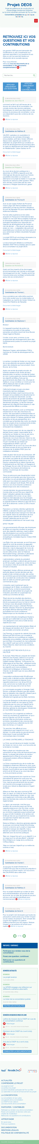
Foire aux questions (8, 1124)
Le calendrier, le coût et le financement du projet (18, 1092)
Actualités (6, 1081)
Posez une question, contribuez (16, 956)
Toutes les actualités (14, 1006)
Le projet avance (10, 977)
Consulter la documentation (17, 1051)
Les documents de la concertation (13, 1104)
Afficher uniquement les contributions (28, 87)
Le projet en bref (7, 1086)
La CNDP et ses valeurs (9, 1102)
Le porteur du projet (8, 1088)
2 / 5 (19, 936)
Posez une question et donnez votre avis (15, 1112)
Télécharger (10, 1023)
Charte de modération (9, 1114)
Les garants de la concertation (12, 1100)
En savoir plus (6, 1122)
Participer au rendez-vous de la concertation (17, 1110)
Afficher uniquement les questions (10, 87)
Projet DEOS (19, 4)
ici (20, 67)
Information (6, 974)
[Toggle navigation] (36, 20)
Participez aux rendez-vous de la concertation (16, 952)
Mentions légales (10, 1130)
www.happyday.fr (19, 1142)
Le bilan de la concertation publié (16, 999)
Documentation (9, 1127)
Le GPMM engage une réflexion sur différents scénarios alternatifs (17, 988)
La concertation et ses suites (11, 1098)
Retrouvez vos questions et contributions (16, 1115)
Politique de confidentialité (15, 1133)
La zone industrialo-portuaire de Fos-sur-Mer (17, 1090)
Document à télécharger (12, 152)
